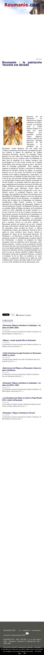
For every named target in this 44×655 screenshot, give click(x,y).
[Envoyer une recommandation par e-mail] (27, 635)
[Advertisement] (22, 34)
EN (35, 1)
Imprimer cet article (24, 315)
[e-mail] (12, 315)
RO (38, 1)
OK (24, 653)
